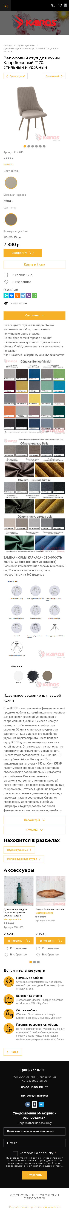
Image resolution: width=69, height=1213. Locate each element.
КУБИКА (8, 164)
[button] (5, 5)
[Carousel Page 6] (44, 146)
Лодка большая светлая (18, 909)
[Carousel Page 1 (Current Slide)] (25, 146)
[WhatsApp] (34, 295)
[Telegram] (23, 295)
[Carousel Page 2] (28, 146)
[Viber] (28, 295)
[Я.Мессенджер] (6, 295)
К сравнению (22, 275)
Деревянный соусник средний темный (48, 911)
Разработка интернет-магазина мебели (34, 1207)
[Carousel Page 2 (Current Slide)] (34, 962)
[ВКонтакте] (11, 295)
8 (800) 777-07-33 (32, 1070)
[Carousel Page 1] (30, 962)
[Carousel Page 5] (40, 146)
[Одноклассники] (17, 295)
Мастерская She (12, 912)
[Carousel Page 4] (36, 146)
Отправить (34, 1175)
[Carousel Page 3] (32, 146)
